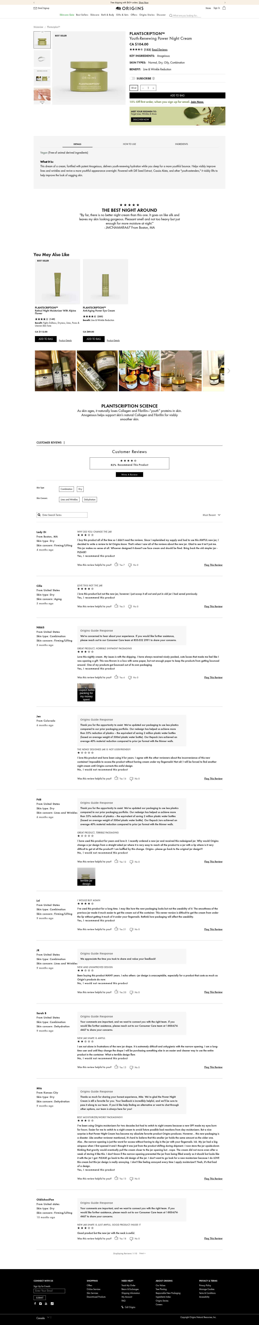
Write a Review (129, 474)
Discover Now (141, 119)
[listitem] (58, 304)
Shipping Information (131, 1293)
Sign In (217, 8)
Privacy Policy (205, 1285)
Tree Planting (161, 1289)
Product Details (65, 340)
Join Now (150, 2)
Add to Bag (177, 95)
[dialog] (224, 8)
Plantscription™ (46, 307)
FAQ (123, 1301)
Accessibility (204, 1297)
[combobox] (42, 1317)
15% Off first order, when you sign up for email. (125, 2)
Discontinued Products (96, 1297)
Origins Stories (147, 15)
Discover (161, 15)
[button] (86, 692)
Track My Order (128, 1285)
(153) (156, 49)
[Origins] (129, 8)
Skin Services (92, 1293)
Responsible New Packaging (168, 1293)
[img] (35, 1303)
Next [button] (42, 103)
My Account (127, 1297)
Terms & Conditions (207, 1293)
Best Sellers (82, 15)
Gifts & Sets (122, 15)
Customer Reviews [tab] (49, 442)
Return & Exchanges (130, 1289)
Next (142, 1253)
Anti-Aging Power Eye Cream (99, 310)
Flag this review (213, 564)
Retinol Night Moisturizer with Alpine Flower (55, 312)
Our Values (160, 1285)
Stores (208, 8)
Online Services (93, 1289)
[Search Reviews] (39, 514)
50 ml (133, 88)
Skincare (94, 15)
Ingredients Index (163, 1297)
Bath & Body (107, 15)
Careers (159, 1304)
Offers (134, 15)
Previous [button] (42, 32)
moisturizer (38, 27)
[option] (42, 39)
